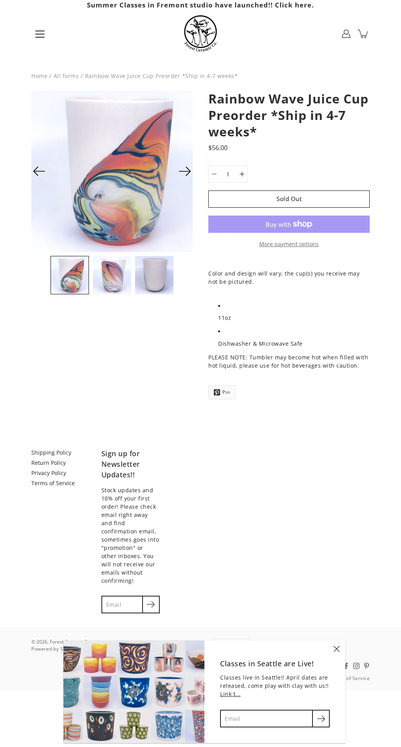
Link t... (230, 694)
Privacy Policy (48, 473)
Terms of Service (53, 483)
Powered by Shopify (54, 648)
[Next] (185, 171)
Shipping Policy (51, 452)
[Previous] (39, 171)
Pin (226, 392)
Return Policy (48, 462)
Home (39, 76)
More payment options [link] (289, 244)
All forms (66, 76)
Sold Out (289, 199)
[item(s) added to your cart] (363, 33)
